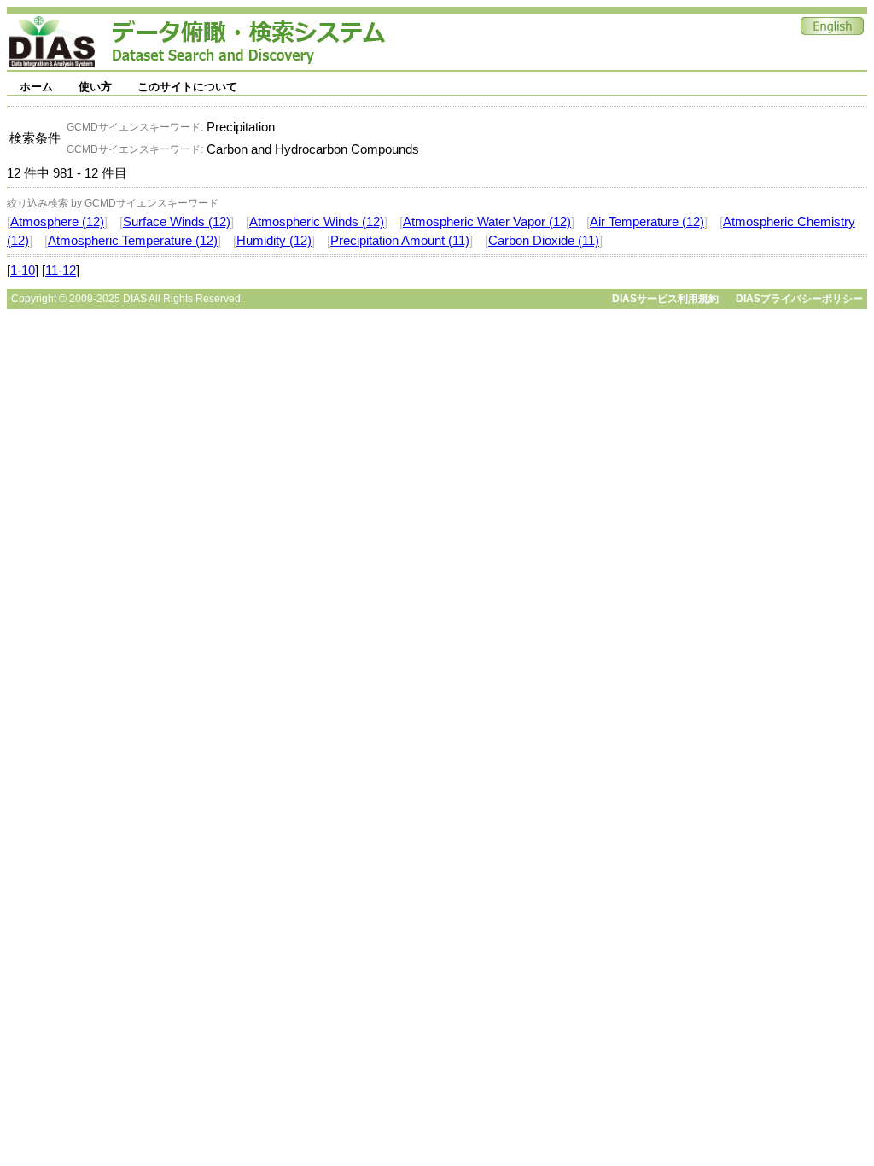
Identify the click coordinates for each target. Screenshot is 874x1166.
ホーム (36, 86)
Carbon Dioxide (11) (543, 241)
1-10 (22, 270)
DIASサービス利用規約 (665, 299)
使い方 (95, 86)
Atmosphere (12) (57, 222)
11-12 (60, 270)
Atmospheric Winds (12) (316, 222)
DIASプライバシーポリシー (799, 299)
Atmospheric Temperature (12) (133, 241)
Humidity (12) (274, 241)
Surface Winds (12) (176, 222)
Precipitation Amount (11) (399, 241)
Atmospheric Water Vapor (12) (487, 222)
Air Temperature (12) (647, 222)
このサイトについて (187, 86)
